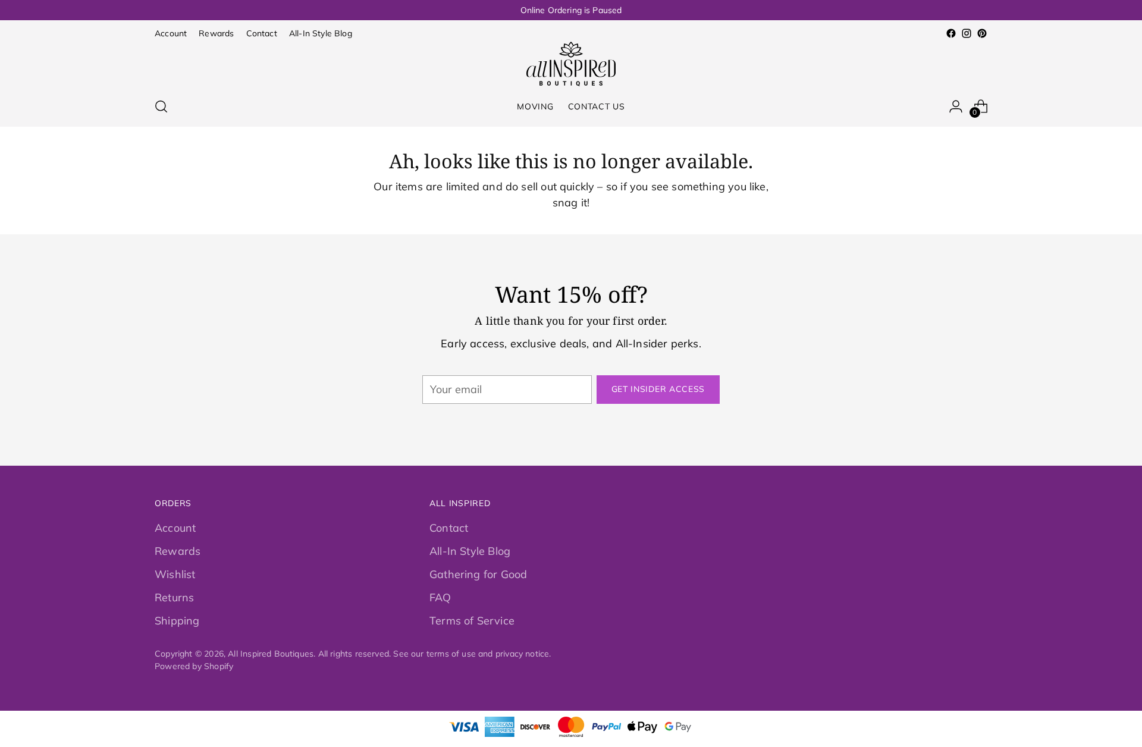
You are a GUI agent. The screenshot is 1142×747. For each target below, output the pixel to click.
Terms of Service (471, 620)
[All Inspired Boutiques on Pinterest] (982, 33)
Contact (448, 528)
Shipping (177, 620)
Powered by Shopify (194, 666)
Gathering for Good (478, 574)
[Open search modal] (161, 106)
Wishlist (175, 574)
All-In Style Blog (469, 551)
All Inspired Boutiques (270, 653)
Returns (174, 597)
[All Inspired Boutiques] (571, 64)
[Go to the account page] (956, 106)
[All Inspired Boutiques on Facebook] (951, 33)
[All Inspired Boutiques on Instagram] (966, 33)
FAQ (440, 597)
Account (175, 528)
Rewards (177, 551)
